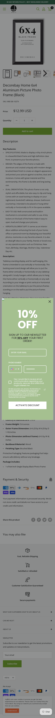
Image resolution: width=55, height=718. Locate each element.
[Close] (49, 301)
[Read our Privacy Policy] (44, 389)
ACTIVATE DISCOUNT (28, 405)
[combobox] (15, 369)
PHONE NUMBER (15, 362)
